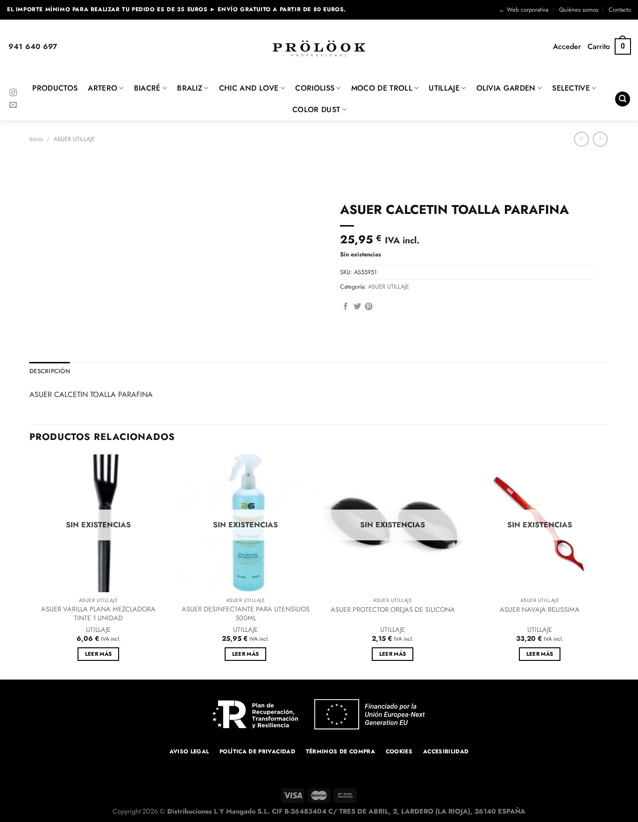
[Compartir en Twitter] (357, 307)
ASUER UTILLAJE (74, 139)
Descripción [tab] (49, 371)
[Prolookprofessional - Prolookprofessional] (319, 48)
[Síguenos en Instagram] (13, 93)
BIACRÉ (147, 88)
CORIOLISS (314, 88)
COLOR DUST (316, 109)
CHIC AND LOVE (249, 88)
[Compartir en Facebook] (345, 307)
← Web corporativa (523, 9)
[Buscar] (622, 99)
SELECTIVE (571, 88)
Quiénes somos (578, 9)
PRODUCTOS (55, 88)
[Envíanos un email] (13, 105)
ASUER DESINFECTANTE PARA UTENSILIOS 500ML (246, 613)
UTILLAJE (444, 88)
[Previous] (30, 566)
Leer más (98, 654)
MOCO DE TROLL (381, 88)
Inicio (36, 139)
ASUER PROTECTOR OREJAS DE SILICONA (393, 609)
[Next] (608, 566)
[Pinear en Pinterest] (368, 307)
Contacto (620, 9)
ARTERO (102, 88)
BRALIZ (189, 88)
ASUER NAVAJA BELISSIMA (540, 609)
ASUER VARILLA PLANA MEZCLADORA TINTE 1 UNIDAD (98, 613)
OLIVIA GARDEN (506, 88)
